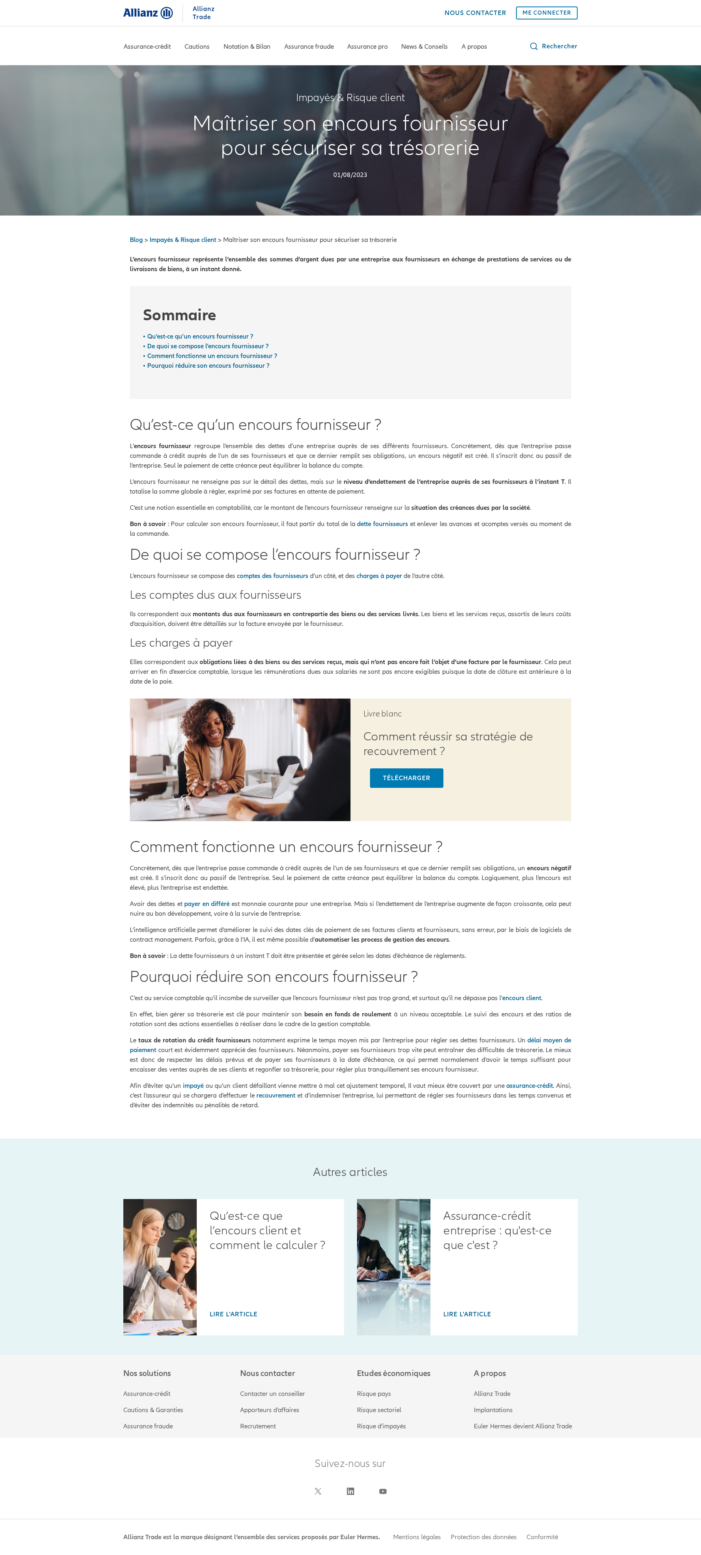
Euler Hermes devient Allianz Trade (523, 1426)
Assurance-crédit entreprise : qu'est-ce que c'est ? (497, 1231)
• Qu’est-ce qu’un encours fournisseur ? (198, 336)
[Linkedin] (350, 1491)
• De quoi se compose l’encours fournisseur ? (206, 346)
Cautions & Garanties (153, 1410)
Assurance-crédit (147, 47)
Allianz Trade (492, 1394)
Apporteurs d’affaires (269, 1410)
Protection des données (484, 1537)
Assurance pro (367, 47)
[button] (553, 46)
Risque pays (374, 1394)
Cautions (197, 47)
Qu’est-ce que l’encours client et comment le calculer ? (267, 1231)
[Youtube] (383, 1491)
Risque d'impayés (381, 1426)
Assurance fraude (309, 47)
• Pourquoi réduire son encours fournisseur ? (206, 366)
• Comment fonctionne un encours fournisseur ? (210, 356)
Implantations (493, 1410)
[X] (318, 1491)
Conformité (542, 1537)
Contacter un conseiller (272, 1394)
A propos (474, 47)
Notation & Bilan (247, 47)
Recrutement (258, 1426)
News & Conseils (424, 47)
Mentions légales (417, 1537)
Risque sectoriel (379, 1410)
